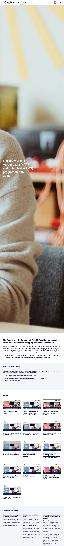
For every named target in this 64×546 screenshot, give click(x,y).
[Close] (58, 2)
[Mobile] (60, 2)
